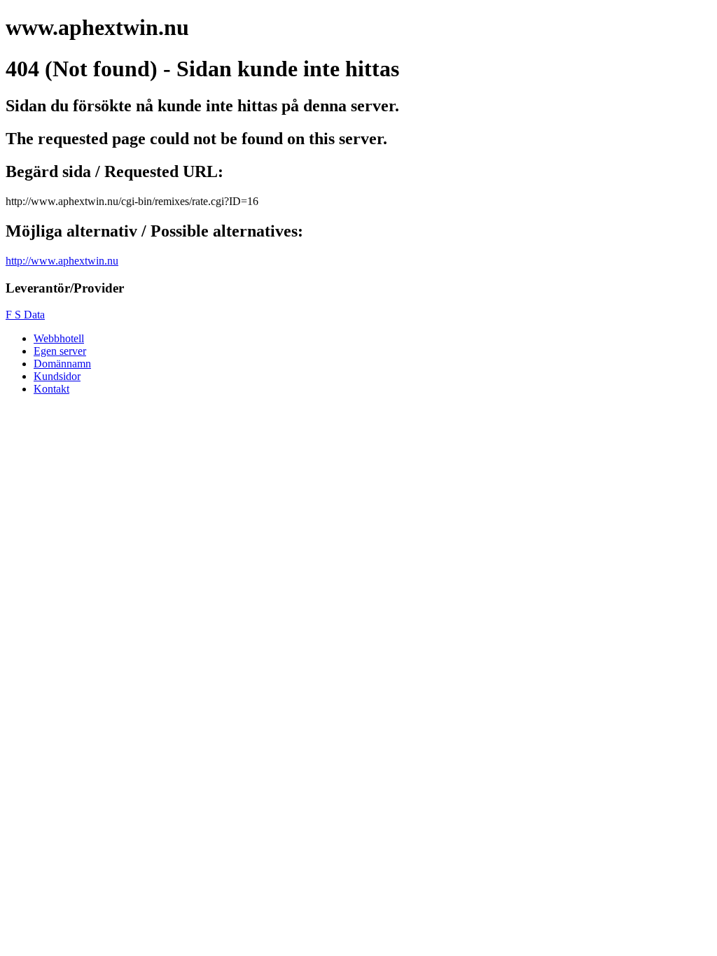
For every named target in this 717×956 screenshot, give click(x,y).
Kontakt (51, 389)
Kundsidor (57, 376)
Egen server (60, 351)
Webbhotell (59, 338)
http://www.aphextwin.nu (62, 261)
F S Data (25, 315)
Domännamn (62, 364)
